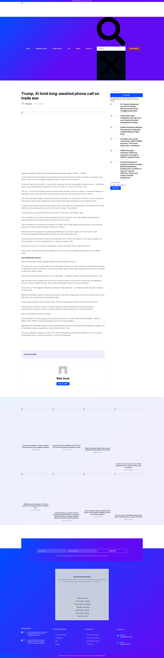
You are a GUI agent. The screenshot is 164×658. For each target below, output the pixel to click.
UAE (69, 48)
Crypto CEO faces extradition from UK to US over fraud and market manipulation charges (66, 446)
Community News (41, 48)
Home (28, 48)
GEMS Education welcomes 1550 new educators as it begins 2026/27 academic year (35, 505)
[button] (111, 32)
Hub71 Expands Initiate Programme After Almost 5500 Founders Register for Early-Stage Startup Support (97, 512)
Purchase (115, 188)
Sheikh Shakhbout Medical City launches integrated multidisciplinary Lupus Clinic (97, 449)
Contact (89, 48)
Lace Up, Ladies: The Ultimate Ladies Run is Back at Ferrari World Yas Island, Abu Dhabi (128, 516)
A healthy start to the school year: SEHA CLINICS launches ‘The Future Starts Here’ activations (128, 465)
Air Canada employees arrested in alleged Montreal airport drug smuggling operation (35, 446)
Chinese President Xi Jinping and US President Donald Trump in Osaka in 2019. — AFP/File (53, 173)
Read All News (63, 383)
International (57, 48)
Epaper (78, 48)
